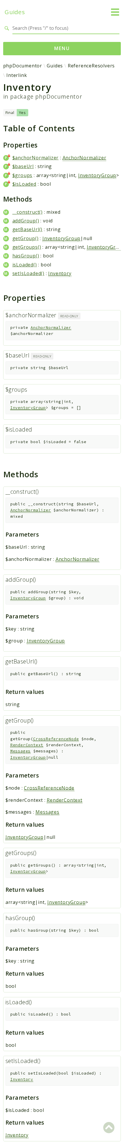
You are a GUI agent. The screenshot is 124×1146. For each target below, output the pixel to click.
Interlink (16, 75)
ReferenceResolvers (91, 65)
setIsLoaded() (28, 273)
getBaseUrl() (27, 229)
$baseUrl (23, 166)
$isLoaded (24, 184)
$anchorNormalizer (35, 157)
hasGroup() (25, 256)
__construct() (27, 212)
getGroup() (25, 238)
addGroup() (25, 221)
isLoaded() (24, 264)
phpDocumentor (22, 65)
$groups (22, 175)
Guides (15, 12)
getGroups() (26, 247)
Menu (62, 48)
